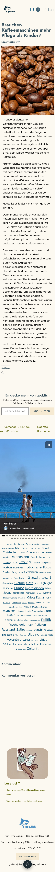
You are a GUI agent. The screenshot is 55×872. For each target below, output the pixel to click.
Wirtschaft (29, 644)
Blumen (37, 548)
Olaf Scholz (37, 615)
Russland (8, 629)
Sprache (30, 630)
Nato (48, 611)
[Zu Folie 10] (30, 535)
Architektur (19, 544)
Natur (11, 615)
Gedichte (42, 572)
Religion (40, 624)
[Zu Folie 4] (13, 535)
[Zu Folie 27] (34, 538)
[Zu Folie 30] (43, 538)
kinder (39, 593)
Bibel (17, 548)
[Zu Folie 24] (26, 538)
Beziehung (45, 544)
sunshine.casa (43, 629)
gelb (49, 572)
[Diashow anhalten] (48, 444)
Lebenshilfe (16, 603)
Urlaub (44, 635)
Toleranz (23, 635)
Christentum (10, 552)
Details (6, 557)
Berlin (36, 544)
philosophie (22, 620)
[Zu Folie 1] (3, 535)
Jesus (7, 592)
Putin (30, 624)
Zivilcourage (21, 649)
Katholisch (30, 593)
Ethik (23, 562)
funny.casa (17, 572)
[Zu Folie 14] (41, 535)
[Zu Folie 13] (38, 535)
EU (30, 562)
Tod (17, 635)
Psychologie (16, 624)
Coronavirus (33, 552)
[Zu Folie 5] (15, 535)
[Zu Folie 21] (17, 538)
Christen (47, 548)
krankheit (21, 598)
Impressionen (34, 588)
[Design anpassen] (27, 864)
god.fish (16, 528)
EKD (49, 557)
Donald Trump (38, 557)
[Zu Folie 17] (49, 535)
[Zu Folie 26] (32, 538)
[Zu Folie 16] (47, 535)
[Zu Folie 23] (23, 538)
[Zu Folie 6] (18, 535)
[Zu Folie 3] (10, 535)
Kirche (47, 592)
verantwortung (18, 639)
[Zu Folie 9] (27, 535)
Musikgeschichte (39, 607)
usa (50, 634)
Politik (46, 620)
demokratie (46, 552)
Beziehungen (8, 548)
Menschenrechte (15, 607)
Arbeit (9, 544)
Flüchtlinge (18, 568)
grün (36, 583)
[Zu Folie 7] (21, 535)
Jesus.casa (18, 592)
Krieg (31, 597)
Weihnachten (9, 644)
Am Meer (10, 523)
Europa (37, 562)
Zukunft (32, 648)
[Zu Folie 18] (52, 535)
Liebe (24, 603)
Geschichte (20, 578)
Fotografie (33, 567)
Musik (27, 606)
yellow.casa (44, 644)
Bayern (29, 544)
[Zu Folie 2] (7, 535)
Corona (22, 553)
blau (31, 548)
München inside (24, 611)
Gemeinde (7, 578)
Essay (7, 562)
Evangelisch (46, 563)
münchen (9, 610)
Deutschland (20, 557)
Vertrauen (34, 640)
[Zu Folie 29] (40, 538)
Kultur (40, 597)
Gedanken (31, 572)
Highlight (46, 583)
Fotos (47, 567)
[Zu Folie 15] (44, 535)
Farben (7, 567)
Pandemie (10, 620)
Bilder (25, 548)
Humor (19, 588)
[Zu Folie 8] (24, 535)
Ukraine (33, 634)
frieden (6, 572)
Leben (6, 602)
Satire (20, 629)
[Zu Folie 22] (20, 538)
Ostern (44, 615)
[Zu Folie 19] (12, 538)
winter (20, 644)
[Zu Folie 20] (15, 538)
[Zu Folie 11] (32, 535)
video (43, 639)
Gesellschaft (39, 577)
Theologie (8, 634)
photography (35, 620)
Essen (15, 562)
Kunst (48, 598)
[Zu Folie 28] (37, 538)
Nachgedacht (38, 611)
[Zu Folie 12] (35, 535)
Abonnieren (41, 411)
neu (17, 615)
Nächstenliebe (26, 615)
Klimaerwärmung (10, 598)
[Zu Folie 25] (29, 538)
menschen (43, 602)
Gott (29, 583)
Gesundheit (8, 583)
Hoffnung (8, 588)
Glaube (19, 583)
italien (48, 588)
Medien (31, 603)
